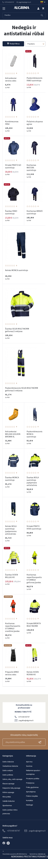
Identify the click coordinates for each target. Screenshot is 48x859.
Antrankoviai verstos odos (10, 79)
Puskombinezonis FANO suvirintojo (34, 79)
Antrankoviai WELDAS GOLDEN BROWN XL (12, 434)
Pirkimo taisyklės (32, 796)
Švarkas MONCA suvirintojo (12, 479)
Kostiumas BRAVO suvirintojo (35, 212)
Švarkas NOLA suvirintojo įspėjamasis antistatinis (33, 481)
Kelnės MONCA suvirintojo (16, 270)
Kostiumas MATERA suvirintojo (31, 168)
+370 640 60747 (24, 717)
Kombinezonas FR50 (11, 123)
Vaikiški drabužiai (9, 801)
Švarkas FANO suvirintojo (11, 212)
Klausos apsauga (8, 784)
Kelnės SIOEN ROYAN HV (33, 673)
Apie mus (29, 762)
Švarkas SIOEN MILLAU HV (11, 576)
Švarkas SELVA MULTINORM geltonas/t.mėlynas (17, 330)
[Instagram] (8, 843)
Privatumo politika (32, 778)
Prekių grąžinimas (32, 787)
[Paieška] (42, 15)
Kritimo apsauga (8, 792)
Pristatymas (30, 783)
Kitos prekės (7, 797)
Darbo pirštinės (8, 775)
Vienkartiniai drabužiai (10, 766)
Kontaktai (29, 800)
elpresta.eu (41, 854)
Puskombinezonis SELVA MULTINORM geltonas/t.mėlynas (21, 389)
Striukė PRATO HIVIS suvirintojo (34, 527)
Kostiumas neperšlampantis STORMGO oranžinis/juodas (12, 627)
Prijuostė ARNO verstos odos (12, 673)
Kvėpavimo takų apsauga (11, 788)
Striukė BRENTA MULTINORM (34, 624)
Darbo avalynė (8, 770)
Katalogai (29, 805)
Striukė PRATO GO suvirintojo (13, 166)
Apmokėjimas (31, 792)
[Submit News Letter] (40, 742)
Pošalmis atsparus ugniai (35, 123)
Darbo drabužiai (8, 762)
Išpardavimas (7, 805)
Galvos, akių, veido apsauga (12, 779)
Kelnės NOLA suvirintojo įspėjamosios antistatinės (11, 530)
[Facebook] (4, 843)
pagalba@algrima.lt (26, 720)
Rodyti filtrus (15, 44)
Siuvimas (29, 766)
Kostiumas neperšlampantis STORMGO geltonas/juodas (34, 578)
